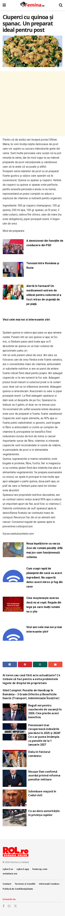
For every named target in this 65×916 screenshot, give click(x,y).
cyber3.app (22, 869)
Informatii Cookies (49, 884)
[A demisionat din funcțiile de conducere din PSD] (13, 252)
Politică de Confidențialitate (18, 889)
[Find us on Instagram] (9, 906)
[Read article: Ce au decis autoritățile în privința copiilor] (15, 817)
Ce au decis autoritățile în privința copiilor (44, 813)
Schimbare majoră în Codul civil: (42, 793)
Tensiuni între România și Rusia (42, 265)
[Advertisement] (32, 103)
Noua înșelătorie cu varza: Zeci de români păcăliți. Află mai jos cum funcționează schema (44, 550)
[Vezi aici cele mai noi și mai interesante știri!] (13, 638)
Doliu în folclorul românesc (39, 754)
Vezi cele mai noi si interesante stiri (26, 319)
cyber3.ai (8, 869)
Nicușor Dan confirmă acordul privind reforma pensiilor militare (44, 775)
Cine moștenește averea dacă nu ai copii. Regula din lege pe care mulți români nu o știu (43, 604)
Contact (25, 862)
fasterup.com (39, 869)
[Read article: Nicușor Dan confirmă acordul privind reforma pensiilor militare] (15, 778)
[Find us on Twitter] (15, 906)
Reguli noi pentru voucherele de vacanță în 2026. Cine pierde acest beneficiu (45, 711)
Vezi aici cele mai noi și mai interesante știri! (44, 629)
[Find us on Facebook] (3, 906)
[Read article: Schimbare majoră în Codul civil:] (15, 798)
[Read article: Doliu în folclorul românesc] (15, 758)
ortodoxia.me (10, 873)
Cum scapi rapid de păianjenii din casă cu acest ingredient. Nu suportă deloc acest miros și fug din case (44, 577)
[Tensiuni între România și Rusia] (13, 274)
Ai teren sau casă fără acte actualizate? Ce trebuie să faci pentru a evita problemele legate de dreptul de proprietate (31, 679)
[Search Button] (60, 5)
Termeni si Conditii (25, 884)
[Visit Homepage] (32, 5)
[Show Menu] (4, 5)
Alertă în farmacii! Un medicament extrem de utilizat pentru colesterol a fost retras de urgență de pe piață (43, 295)
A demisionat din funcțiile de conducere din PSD (44, 243)
